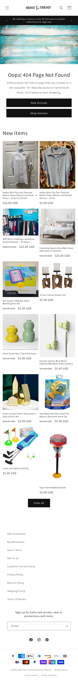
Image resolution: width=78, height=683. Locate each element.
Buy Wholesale (15, 542)
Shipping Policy (16, 591)
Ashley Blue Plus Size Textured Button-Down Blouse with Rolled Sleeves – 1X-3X (56, 195)
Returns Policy (15, 582)
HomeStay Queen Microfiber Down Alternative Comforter (57, 249)
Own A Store (14, 550)
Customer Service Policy (21, 566)
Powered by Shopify (42, 670)
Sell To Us (13, 558)
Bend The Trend (25, 670)
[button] (7, 8)
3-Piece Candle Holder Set (53, 295)
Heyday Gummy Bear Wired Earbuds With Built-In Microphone (56, 362)
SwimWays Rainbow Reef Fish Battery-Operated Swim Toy (54, 415)
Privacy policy (31, 675)
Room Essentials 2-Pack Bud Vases (20, 353)
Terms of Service (16, 599)
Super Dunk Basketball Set (53, 487)
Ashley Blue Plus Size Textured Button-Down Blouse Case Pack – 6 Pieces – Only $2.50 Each (20, 195)
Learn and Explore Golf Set (16, 468)
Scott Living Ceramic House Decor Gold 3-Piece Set (19, 415)
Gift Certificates (16, 533)
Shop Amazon (39, 113)
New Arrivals (39, 103)
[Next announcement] (71, 20)
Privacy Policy (15, 574)
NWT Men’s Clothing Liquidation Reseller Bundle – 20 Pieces (19, 240)
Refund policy (61, 670)
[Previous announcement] (7, 20)
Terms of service (49, 675)
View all (39, 503)
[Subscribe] (67, 626)
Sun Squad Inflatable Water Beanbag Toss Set (16, 302)
